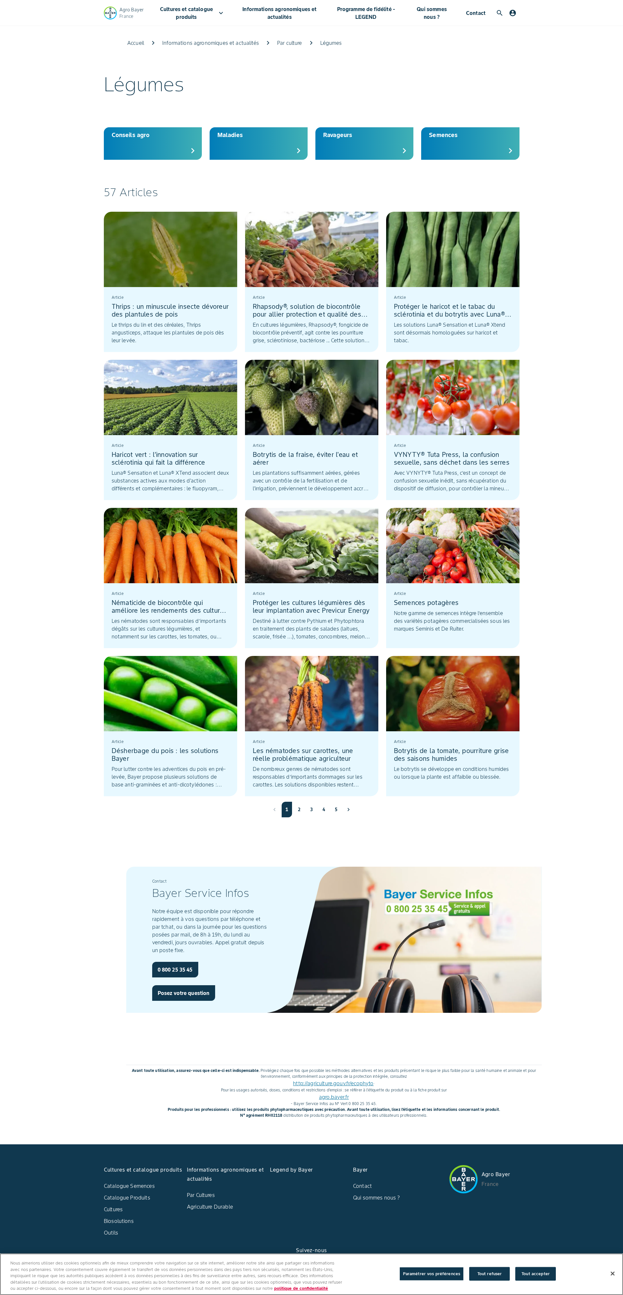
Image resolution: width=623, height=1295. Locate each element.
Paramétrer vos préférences (431, 1273)
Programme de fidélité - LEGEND (366, 13)
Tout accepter (535, 1273)
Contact (475, 13)
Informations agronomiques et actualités (279, 13)
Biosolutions (119, 1221)
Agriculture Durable (210, 1206)
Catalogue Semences (129, 1186)
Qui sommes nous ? (432, 13)
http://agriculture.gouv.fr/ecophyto (333, 1083)
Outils (111, 1232)
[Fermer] (612, 1273)
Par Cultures (201, 1195)
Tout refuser (489, 1273)
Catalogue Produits (127, 1197)
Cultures (113, 1209)
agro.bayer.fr (334, 1097)
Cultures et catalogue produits (192, 13)
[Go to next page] (348, 809)
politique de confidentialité (301, 1288)
